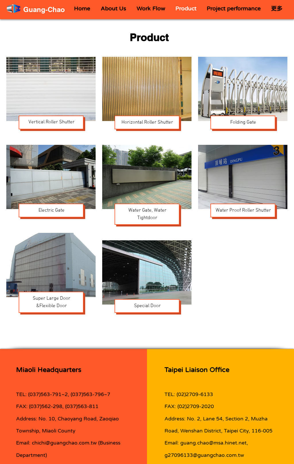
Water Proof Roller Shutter (243, 210)
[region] (51, 97)
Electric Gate (51, 210)
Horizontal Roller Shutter (147, 122)
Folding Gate (243, 122)
